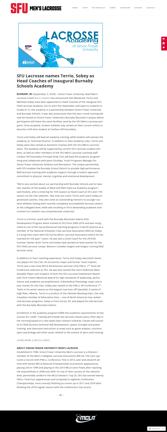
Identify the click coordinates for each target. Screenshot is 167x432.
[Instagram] (164, 39)
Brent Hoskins (42, 98)
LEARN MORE (24, 340)
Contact (151, 8)
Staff (85, 8)
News (75, 8)
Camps (113, 8)
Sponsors (125, 8)
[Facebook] (164, 43)
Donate (138, 8)
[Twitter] (164, 48)
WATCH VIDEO (42, 340)
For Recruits (99, 8)
